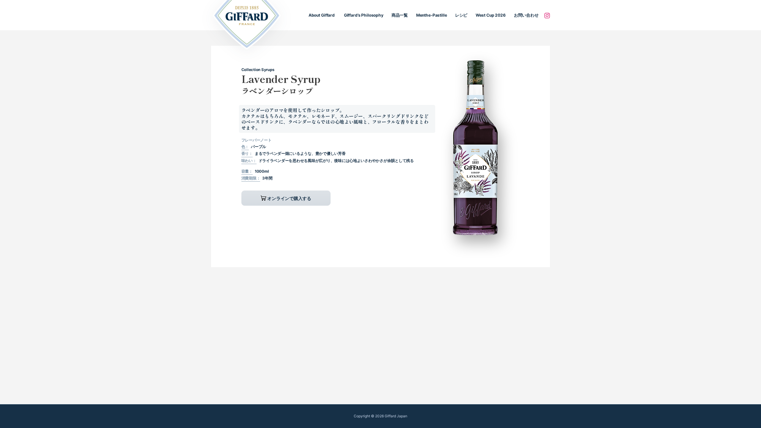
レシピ (461, 15)
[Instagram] (547, 15)
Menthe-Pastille (431, 15)
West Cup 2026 (491, 15)
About (322, 15)
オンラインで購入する (288, 198)
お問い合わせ (526, 15)
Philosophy (363, 15)
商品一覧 (399, 15)
